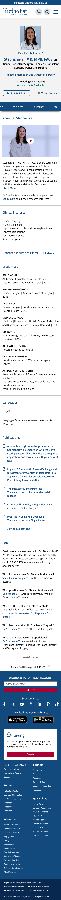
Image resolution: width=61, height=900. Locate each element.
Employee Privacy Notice (38, 890)
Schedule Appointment (42, 807)
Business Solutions (41, 831)
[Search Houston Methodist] (47, 11)
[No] (48, 667)
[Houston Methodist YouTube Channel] (22, 704)
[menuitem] (30, 2)
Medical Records (39, 819)
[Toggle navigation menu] (55, 11)
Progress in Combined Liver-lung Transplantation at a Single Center (26, 518)
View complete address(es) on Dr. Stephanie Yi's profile (27, 613)
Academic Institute (11, 769)
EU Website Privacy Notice (38, 886)
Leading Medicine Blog (42, 785)
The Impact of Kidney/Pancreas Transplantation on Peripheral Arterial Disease (28, 492)
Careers (7, 776)
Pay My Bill (37, 815)
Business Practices (12, 860)
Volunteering (9, 844)
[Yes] (43, 667)
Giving (6, 840)
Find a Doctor (38, 803)
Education (8, 802)
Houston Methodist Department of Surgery (30, 74)
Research (8, 806)
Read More (9, 188)
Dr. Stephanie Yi (11, 594)
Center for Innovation (12, 864)
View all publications (18, 529)
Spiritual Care (9, 848)
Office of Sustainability (13, 868)
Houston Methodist (12, 824)
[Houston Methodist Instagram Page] (31, 704)
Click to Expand (48, 253)
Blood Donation (10, 872)
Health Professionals (12, 798)
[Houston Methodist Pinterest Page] (48, 704)
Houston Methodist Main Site (30, 3)
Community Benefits (12, 828)
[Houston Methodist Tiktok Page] (57, 704)
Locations (8, 810)
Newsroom (37, 778)
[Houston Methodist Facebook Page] (4, 704)
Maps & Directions (40, 811)
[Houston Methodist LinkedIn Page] (39, 704)
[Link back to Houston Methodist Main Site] (15, 12)
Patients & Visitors (12, 790)
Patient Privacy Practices (14, 886)
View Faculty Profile (29, 53)
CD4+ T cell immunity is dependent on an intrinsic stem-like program (30, 506)
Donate (30, 754)
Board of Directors (11, 852)
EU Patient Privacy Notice (14, 890)
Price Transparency (40, 835)
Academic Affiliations (12, 856)
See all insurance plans (15, 578)
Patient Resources (40, 823)
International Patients (13, 772)
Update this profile (30, 656)
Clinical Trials (38, 827)
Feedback (37, 789)
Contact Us (37, 770)
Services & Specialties (13, 794)
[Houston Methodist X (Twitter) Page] (13, 704)
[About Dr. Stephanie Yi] (30, 141)
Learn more (8, 199)
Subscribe (30, 690)
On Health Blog (39, 782)
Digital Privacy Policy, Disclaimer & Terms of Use (22, 882)
